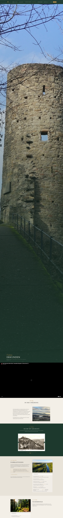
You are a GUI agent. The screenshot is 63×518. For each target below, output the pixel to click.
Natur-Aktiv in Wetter (14, 474)
